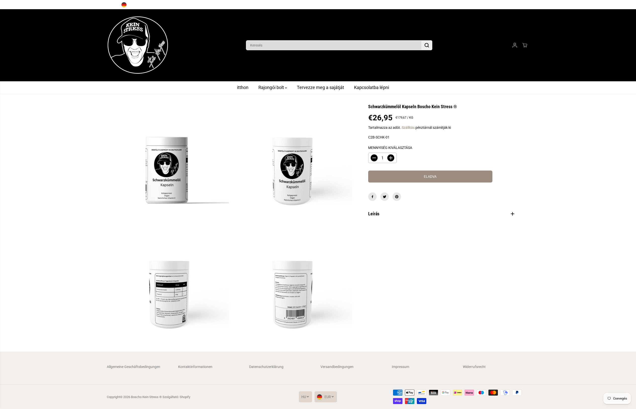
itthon (242, 87)
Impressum (400, 367)
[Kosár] (524, 45)
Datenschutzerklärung (266, 367)
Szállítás (408, 128)
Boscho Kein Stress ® (146, 397)
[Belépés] (514, 45)
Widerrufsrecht (474, 367)
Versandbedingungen (337, 367)
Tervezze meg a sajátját (320, 87)
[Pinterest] (397, 196)
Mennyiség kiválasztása (390, 148)
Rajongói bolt (271, 87)
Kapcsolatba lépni (371, 87)
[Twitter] (384, 196)
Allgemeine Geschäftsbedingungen (133, 367)
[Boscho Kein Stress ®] (138, 45)
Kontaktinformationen (195, 367)
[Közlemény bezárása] (535, 4)
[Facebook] (372, 196)
